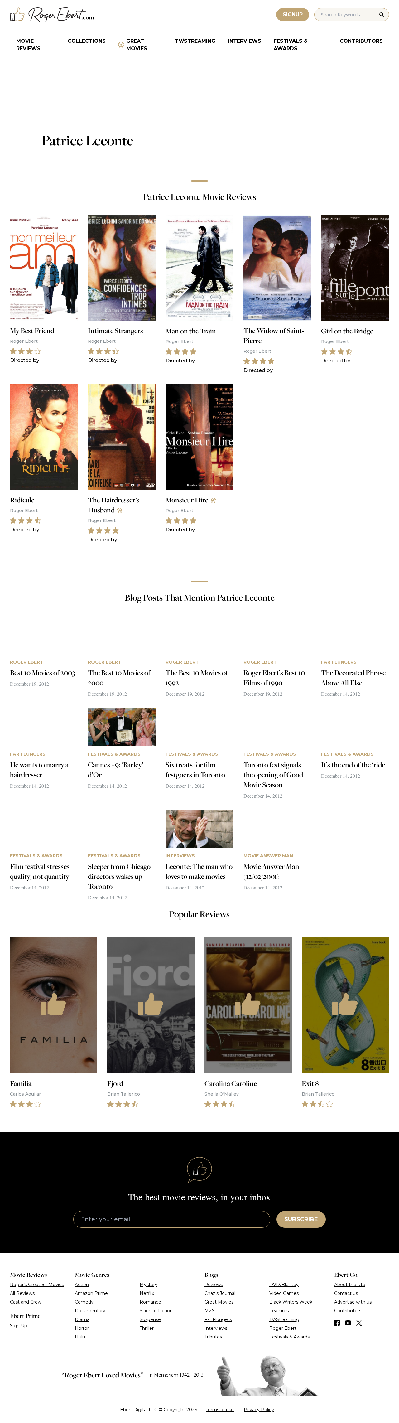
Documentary (90, 1311)
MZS (209, 1311)
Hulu (80, 1337)
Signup (293, 14)
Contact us (346, 1293)
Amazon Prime (91, 1293)
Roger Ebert (282, 1328)
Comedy (84, 1302)
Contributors (361, 41)
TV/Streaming (195, 41)
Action (82, 1284)
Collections (87, 41)
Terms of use (220, 1409)
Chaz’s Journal (219, 1293)
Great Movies (136, 44)
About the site (349, 1284)
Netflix (147, 1293)
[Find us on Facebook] (337, 1323)
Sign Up (18, 1326)
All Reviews (22, 1293)
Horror (82, 1328)
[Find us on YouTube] (348, 1322)
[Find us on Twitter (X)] (359, 1323)
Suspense (150, 1319)
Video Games (284, 1293)
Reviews (213, 1284)
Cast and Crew (25, 1302)
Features (279, 1311)
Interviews (244, 41)
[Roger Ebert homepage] (52, 14)
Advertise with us (353, 1302)
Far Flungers (218, 1319)
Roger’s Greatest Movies (37, 1284)
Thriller (147, 1328)
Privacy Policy (259, 1409)
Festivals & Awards (291, 44)
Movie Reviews (28, 44)
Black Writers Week (290, 1302)
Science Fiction (156, 1311)
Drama (82, 1319)
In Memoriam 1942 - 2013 (176, 1375)
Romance (150, 1302)
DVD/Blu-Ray (284, 1284)
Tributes (213, 1337)
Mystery (148, 1284)
